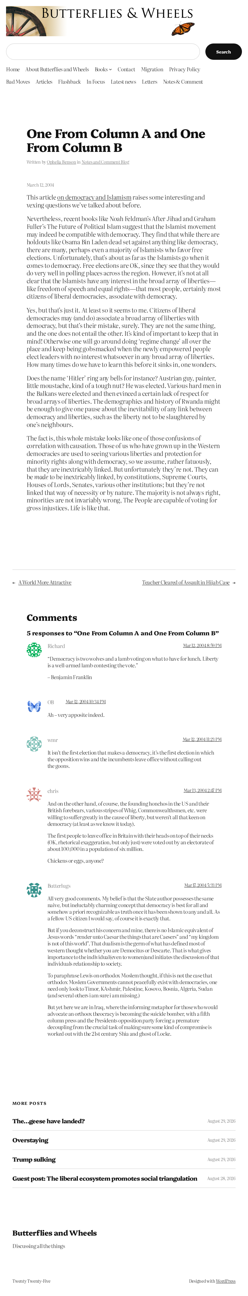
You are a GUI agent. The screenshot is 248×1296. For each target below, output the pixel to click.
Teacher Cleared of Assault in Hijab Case (186, 582)
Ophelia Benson (61, 162)
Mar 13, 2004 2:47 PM (202, 790)
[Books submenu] (110, 69)
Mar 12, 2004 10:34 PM (86, 701)
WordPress (226, 1281)
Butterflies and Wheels (54, 1232)
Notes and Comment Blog (105, 162)
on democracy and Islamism (94, 197)
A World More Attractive (44, 582)
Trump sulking (34, 1159)
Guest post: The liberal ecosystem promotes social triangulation (104, 1178)
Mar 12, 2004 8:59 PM (202, 645)
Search (223, 52)
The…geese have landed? (48, 1121)
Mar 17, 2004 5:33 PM (202, 885)
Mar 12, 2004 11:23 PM (202, 739)
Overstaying (30, 1140)
